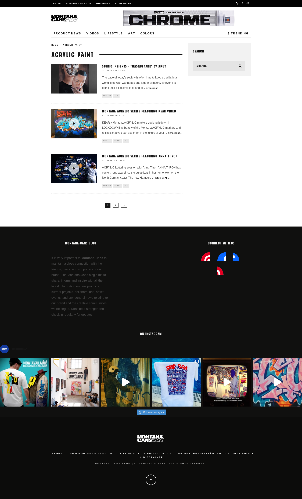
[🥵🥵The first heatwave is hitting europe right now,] (227, 382)
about (57, 453)
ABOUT (57, 3)
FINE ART (107, 96)
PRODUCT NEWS (67, 33)
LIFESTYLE (113, 33)
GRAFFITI (107, 141)
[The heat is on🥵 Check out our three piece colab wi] (176, 382)
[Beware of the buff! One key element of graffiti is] (75, 382)
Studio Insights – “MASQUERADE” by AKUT (134, 66)
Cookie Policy (241, 453)
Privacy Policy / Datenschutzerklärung (184, 453)
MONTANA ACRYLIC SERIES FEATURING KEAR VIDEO (139, 111)
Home (54, 45)
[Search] (237, 3)
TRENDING (239, 33)
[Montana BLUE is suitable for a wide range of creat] (277, 382)
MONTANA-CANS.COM (78, 3)
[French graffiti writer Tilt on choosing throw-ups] (125, 382)
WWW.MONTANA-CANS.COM (91, 453)
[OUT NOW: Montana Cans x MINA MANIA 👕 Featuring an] (24, 382)
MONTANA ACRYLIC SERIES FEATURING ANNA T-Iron (140, 156)
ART (131, 33)
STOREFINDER (123, 3)
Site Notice (103, 3)
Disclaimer (153, 457)
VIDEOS (92, 33)
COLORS (147, 33)
